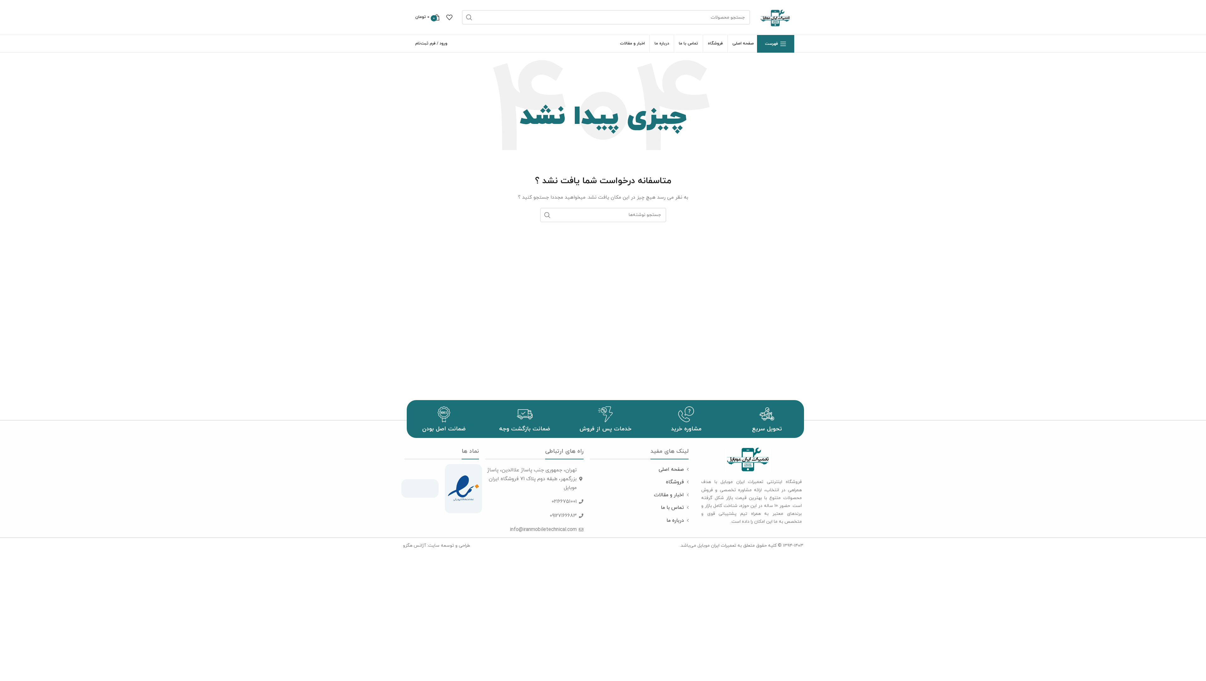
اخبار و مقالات (669, 495)
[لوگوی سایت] (775, 17)
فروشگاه (675, 482)
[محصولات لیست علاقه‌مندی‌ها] (449, 17)
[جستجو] (469, 17)
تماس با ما (672, 507)
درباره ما (675, 520)
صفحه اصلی (671, 469)
